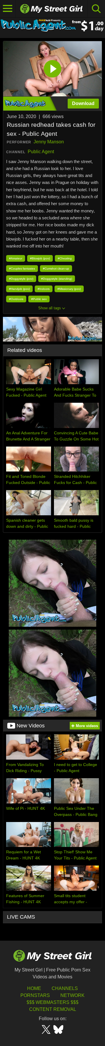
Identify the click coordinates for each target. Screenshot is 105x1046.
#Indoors (44, 288)
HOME (34, 988)
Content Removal (52, 1009)
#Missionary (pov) (69, 288)
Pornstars (35, 995)
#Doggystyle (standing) (56, 278)
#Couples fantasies (22, 268)
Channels (65, 988)
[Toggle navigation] (7, 8)
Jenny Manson (49, 141)
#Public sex (39, 299)
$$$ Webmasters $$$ (52, 1002)
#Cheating (65, 258)
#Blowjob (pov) (40, 258)
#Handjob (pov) (19, 288)
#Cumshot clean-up (56, 268)
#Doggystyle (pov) (21, 278)
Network (72, 995)
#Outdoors (16, 299)
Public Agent (41, 151)
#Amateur (15, 258)
